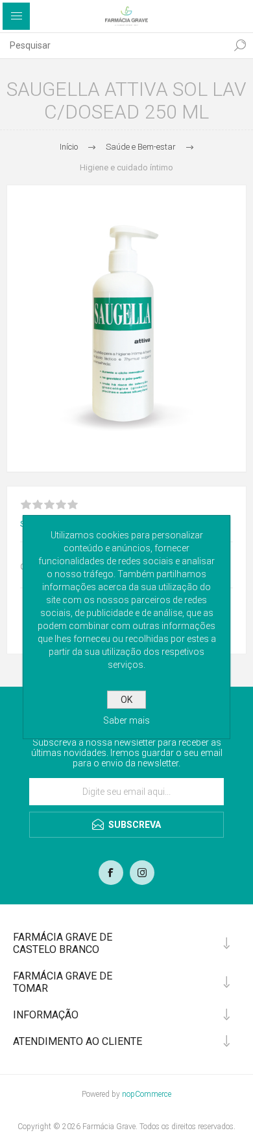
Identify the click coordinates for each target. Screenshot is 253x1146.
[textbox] (113, 45)
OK (126, 699)
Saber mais (126, 720)
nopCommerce (146, 1094)
